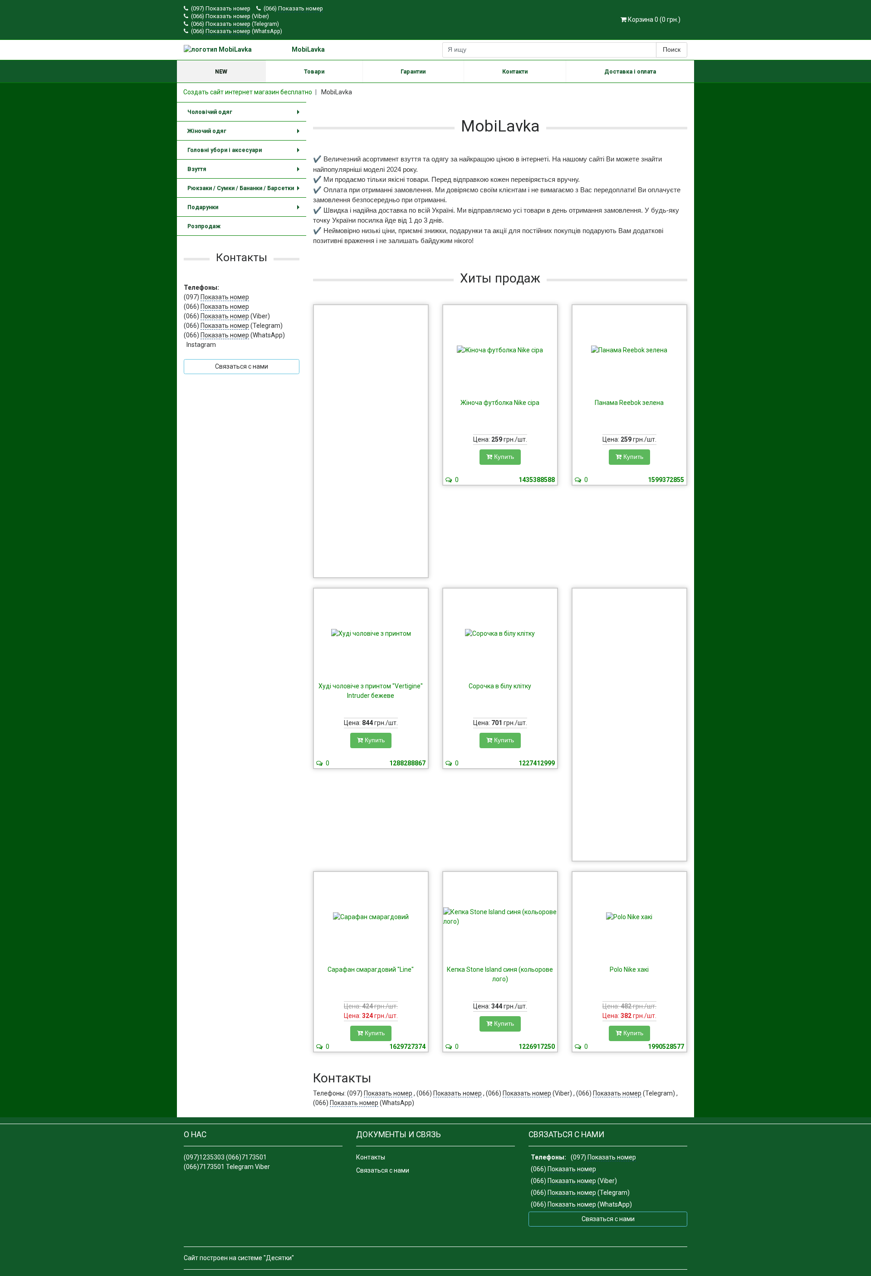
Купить (503, 456)
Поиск (671, 49)
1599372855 (666, 479)
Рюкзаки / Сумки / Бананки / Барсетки (245, 191)
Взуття (245, 172)
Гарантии (413, 71)
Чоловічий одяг (245, 115)
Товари (314, 71)
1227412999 (537, 763)
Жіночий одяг (245, 134)
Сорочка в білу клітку (500, 686)
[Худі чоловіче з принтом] (371, 633)
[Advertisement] (371, 441)
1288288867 (407, 763)
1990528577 (666, 1046)
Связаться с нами (382, 1170)
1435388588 (537, 479)
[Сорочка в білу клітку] (500, 633)
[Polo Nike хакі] (629, 917)
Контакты (370, 1157)
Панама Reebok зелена (629, 402)
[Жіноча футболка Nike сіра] (500, 350)
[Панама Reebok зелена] (629, 350)
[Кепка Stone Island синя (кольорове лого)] (500, 917)
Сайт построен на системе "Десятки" (239, 1257)
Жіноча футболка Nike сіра (499, 402)
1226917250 (537, 1046)
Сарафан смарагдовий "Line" (371, 969)
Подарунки (245, 210)
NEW (221, 71)
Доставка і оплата (630, 71)
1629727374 (407, 1046)
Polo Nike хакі (629, 969)
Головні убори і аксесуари (245, 153)
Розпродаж (203, 226)
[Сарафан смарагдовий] (371, 917)
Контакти (515, 71)
